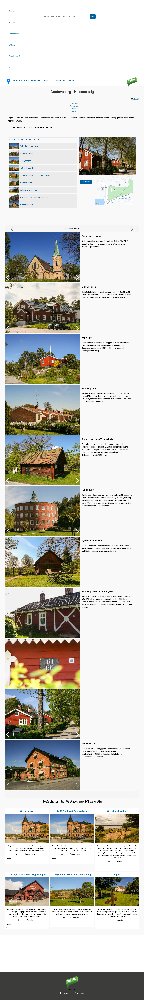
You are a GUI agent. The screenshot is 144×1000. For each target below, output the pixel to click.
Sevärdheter (74, 106)
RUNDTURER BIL (24, 80)
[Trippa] (72, 987)
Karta (74, 109)
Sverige (12, 67)
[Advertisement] (67, 956)
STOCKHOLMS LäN (62, 80)
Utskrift (136, 99)
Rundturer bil (14, 22)
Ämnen (11, 11)
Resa (74, 111)
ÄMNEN (15, 80)
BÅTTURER (45, 80)
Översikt (74, 103)
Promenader (14, 34)
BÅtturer (12, 45)
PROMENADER (35, 80)
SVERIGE (71, 80)
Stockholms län (15, 56)
